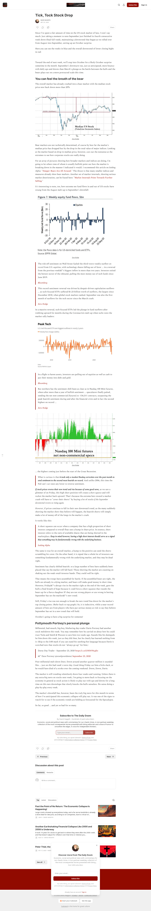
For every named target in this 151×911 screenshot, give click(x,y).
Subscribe (133, 5)
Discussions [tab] (52, 800)
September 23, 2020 (81, 656)
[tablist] (44, 772)
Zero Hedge (75, 139)
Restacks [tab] (50, 772)
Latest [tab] (43, 800)
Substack (64, 906)
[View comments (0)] (43, 27)
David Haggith (46, 20)
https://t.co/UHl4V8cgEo (86, 650)
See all (39, 862)
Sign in (144, 5)
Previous (43, 756)
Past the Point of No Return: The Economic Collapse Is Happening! (62, 808)
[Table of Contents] (2, 455)
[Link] (32, 79)
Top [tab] (38, 800)
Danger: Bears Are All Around (57, 171)
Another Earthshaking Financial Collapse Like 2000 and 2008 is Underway (63, 828)
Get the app (86, 901)
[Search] (119, 5)
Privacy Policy (92, 886)
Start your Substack (69, 901)
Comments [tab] (40, 772)
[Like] (37, 27)
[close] (96, 845)
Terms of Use (86, 884)
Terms (81, 895)
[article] (75, 813)
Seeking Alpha (44, 545)
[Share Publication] (124, 5)
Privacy (74, 895)
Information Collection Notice (75, 886)
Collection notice (90, 895)
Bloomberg (42, 282)
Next (109, 756)
